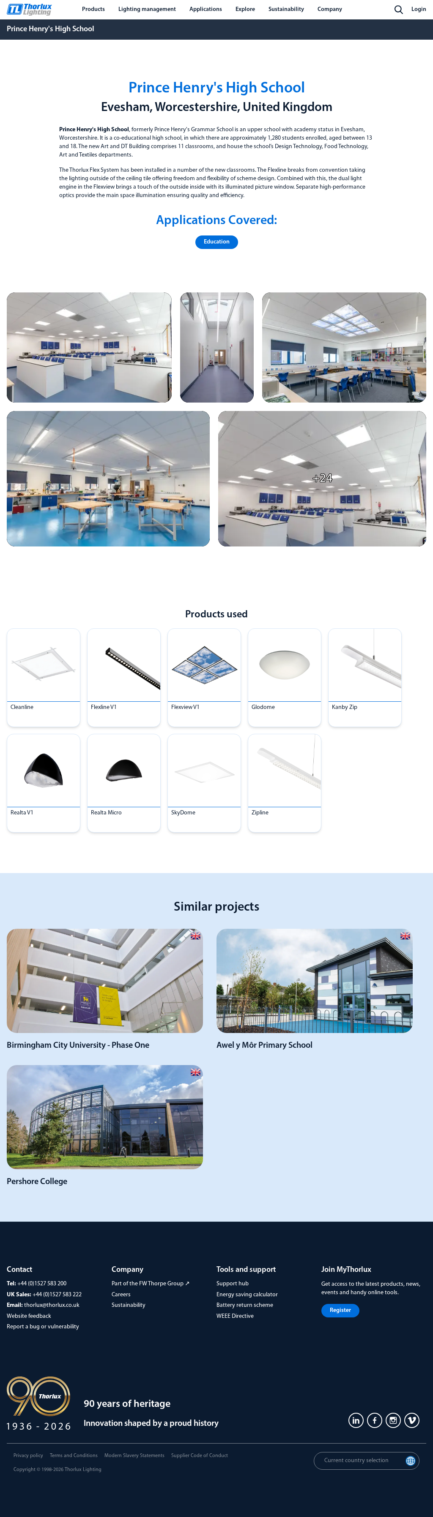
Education (217, 242)
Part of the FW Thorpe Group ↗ (151, 1284)
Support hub (232, 1284)
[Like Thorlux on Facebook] (374, 1420)
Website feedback (29, 1316)
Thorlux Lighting (83, 1469)
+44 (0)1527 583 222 (57, 1295)
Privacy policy (28, 1455)
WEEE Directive (235, 1316)
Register (340, 1310)
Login (418, 9)
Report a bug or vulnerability (43, 1327)
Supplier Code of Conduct (199, 1455)
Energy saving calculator (247, 1295)
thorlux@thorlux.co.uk (51, 1305)
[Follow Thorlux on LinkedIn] (356, 1420)
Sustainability (128, 1305)
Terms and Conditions (74, 1455)
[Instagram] (393, 1420)
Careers (121, 1295)
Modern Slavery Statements (134, 1455)
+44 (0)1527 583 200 (41, 1284)
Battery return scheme (244, 1305)
